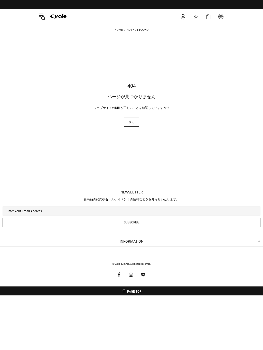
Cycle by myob (54, 16)
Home (119, 30)
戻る (131, 122)
